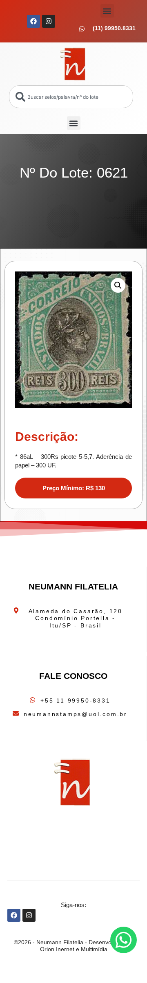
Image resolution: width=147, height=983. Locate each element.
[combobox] (71, 96)
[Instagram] (48, 21)
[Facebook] (33, 21)
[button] (107, 11)
